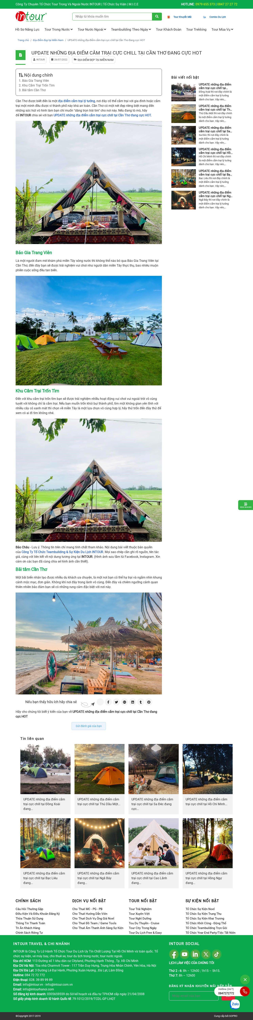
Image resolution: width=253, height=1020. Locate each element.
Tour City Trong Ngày (143, 928)
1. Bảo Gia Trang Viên (34, 81)
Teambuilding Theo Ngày (130, 29)
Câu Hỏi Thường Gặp (29, 909)
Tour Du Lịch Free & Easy (145, 933)
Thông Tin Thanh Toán (30, 923)
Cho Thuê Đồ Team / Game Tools (94, 923)
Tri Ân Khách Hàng (28, 928)
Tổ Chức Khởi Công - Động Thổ (206, 923)
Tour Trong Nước (57, 29)
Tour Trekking (196, 29)
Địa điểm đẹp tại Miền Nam (48, 40)
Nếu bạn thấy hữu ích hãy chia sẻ (51, 702)
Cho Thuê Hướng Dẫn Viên (89, 914)
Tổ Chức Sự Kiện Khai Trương (205, 918)
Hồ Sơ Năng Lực (27, 29)
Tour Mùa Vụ (221, 29)
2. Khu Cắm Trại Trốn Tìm (37, 85)
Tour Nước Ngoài (91, 29)
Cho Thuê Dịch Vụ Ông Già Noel (93, 918)
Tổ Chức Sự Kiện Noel (200, 909)
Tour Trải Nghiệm (140, 909)
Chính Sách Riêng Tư (29, 933)
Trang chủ (23, 40)
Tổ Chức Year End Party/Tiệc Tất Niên (210, 933)
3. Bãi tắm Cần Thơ (32, 90)
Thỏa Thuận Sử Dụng (29, 918)
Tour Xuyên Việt (139, 914)
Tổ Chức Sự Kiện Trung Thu (203, 914)
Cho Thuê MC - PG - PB (87, 909)
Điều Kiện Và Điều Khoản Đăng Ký (38, 914)
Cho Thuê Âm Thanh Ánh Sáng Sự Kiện (97, 928)
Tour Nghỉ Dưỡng (140, 918)
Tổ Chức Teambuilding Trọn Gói (206, 928)
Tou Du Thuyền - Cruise (144, 923)
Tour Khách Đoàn (168, 29)
